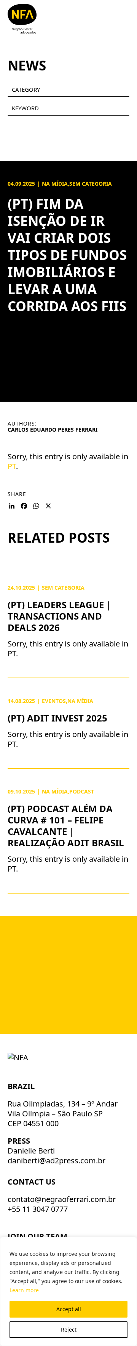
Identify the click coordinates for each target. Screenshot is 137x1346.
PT (12, 466)
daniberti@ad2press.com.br (56, 1160)
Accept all (68, 1309)
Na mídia (55, 183)
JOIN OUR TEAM (38, 1236)
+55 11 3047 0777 (38, 1209)
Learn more (24, 1290)
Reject (68, 1329)
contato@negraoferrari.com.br (62, 1199)
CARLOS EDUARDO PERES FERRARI (52, 429)
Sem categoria (90, 183)
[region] (68, 1291)
